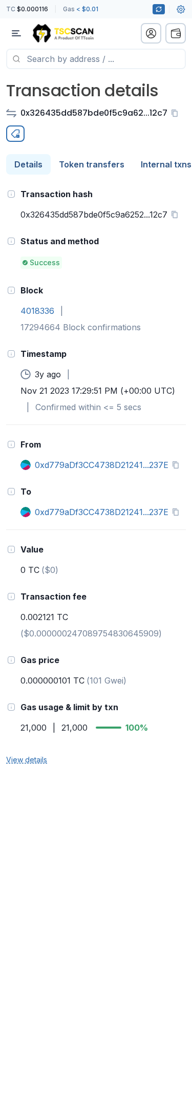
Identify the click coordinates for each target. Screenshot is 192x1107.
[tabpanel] (96, 476)
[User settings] (181, 9)
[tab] (28, 164)
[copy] (177, 113)
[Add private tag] (15, 133)
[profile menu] (151, 33)
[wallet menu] (175, 33)
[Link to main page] (63, 33)
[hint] (11, 194)
